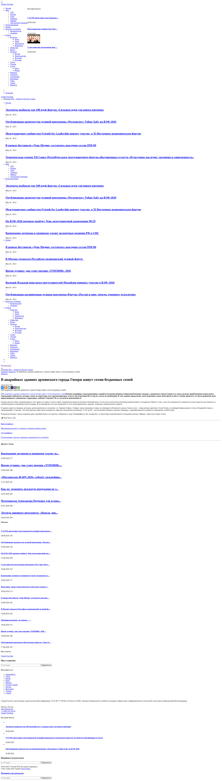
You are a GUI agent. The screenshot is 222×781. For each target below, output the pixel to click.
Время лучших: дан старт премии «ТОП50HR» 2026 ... (23, 631)
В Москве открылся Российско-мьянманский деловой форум (45, 258)
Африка (13, 21)
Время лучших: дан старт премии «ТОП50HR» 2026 (38, 270)
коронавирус (11, 674)
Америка (13, 19)
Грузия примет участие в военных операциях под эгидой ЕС (25, 437)
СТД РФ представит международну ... (43, 18)
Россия (8, 8)
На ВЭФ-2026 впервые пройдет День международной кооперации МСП (51, 221)
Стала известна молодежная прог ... (42, 47)
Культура (13, 37)
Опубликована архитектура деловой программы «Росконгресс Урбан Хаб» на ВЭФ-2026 (61, 121)
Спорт (12, 62)
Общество (14, 48)
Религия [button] (13, 324)
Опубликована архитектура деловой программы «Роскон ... (26, 542)
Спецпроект (15, 77)
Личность (14, 75)
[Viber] (15, 387)
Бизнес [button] (8, 240)
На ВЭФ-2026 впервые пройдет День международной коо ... (25, 553)
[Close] (2, 2)
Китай (8, 679)
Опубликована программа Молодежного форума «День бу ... (26, 642)
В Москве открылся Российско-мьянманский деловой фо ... (26, 609)
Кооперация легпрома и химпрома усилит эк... (30, 453)
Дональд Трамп (12, 685)
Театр (17, 41)
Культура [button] (13, 310)
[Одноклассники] (5, 387)
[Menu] (2, 99)
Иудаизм (18, 58)
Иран (8, 681)
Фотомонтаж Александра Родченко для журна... (31, 500)
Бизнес (8, 27)
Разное (8, 35)
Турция (8, 691)
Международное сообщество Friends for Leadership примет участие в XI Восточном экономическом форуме (73, 133)
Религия (13, 52)
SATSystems (25, 769)
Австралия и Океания (18, 23)
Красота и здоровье (13, 29)
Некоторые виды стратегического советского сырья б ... (24, 587)
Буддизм (18, 60)
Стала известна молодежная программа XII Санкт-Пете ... (25, 565)
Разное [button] (8, 308)
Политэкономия (12, 25)
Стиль (12, 66)
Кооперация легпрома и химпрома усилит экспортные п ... (25, 576)
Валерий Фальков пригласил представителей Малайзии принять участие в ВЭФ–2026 (60, 282)
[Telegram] (8, 387)
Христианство (20, 56)
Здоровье (13, 33)
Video (12, 81)
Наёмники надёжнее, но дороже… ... (16, 620)
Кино (17, 39)
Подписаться (6, 366)
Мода (17, 68)
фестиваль (10, 689)
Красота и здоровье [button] (13, 301)
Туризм (13, 64)
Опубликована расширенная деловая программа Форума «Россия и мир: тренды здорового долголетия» (71, 294)
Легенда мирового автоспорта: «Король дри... (29, 512)
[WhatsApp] (18, 387)
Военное (13, 73)
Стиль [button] (12, 339)
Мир (7, 10)
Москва (9, 683)
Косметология (15, 31)
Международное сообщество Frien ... (42, 29)
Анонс (12, 83)
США (8, 676)
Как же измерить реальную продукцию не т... (29, 488)
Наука (12, 50)
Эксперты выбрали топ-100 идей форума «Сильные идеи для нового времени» (55, 109)
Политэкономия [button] (12, 179)
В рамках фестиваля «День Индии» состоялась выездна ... (25, 598)
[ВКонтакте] (2, 387)
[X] (12, 387)
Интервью (14, 79)
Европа (13, 14)
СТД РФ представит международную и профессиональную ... (26, 531)
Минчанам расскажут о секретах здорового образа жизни (23, 428)
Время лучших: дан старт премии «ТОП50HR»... (31, 465)
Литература (19, 44)
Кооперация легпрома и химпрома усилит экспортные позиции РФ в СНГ (52, 233)
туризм (8, 693)
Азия (12, 17)
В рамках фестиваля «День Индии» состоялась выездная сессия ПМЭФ (51, 145)
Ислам (17, 54)
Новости (13, 85)
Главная (4, 372)
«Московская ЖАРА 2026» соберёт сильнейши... (31, 477)
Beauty (17, 71)
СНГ (12, 12)
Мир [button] (7, 164)
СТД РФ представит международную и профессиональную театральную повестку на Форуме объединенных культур (54, 738)
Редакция (9, 93)
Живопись (19, 46)
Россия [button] (8, 103)
